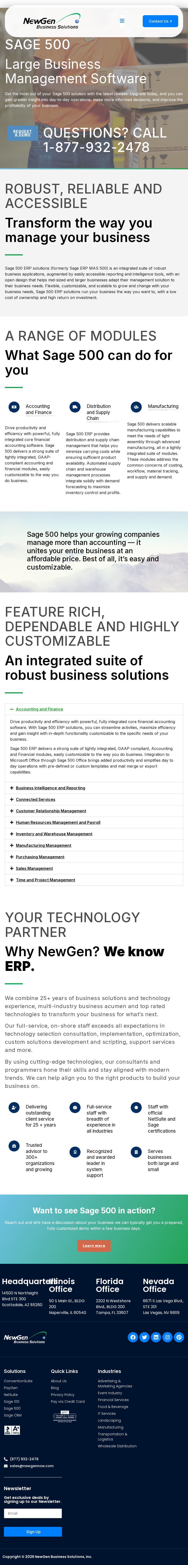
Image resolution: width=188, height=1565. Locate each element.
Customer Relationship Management (51, 810)
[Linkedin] (156, 1337)
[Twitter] (144, 1337)
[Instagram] (167, 1337)
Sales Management (34, 868)
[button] (94, 709)
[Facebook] (133, 1337)
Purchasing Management (40, 856)
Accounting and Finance (39, 709)
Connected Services (35, 799)
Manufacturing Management (43, 845)
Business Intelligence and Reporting (50, 787)
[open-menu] (122, 21)
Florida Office (110, 1285)
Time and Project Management (45, 879)
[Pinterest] (179, 1337)
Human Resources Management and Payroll (58, 822)
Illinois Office (62, 1285)
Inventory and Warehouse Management (54, 833)
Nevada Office (158, 1285)
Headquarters (30, 1281)
